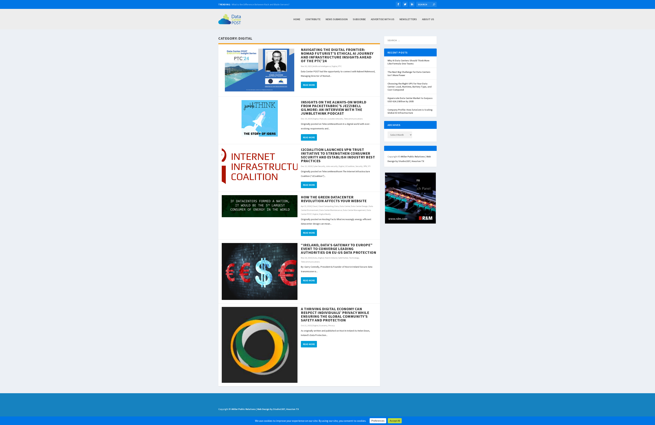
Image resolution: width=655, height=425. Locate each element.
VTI (369, 166)
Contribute (313, 19)
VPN (365, 166)
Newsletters (408, 19)
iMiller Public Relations (413, 156)
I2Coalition (350, 166)
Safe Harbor (343, 258)
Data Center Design (359, 206)
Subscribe (359, 19)
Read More (309, 84)
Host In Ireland (331, 258)
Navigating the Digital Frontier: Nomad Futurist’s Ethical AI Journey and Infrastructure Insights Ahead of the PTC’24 (337, 55)
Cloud (314, 206)
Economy (323, 325)
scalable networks (335, 118)
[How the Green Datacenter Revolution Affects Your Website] (259, 206)
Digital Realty (325, 214)
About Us (428, 19)
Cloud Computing (325, 206)
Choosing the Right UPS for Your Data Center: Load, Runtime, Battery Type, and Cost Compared (410, 86)
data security (332, 166)
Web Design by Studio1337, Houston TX (278, 409)
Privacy (331, 325)
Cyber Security (319, 166)
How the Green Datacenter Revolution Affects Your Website (334, 199)
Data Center (345, 206)
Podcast (322, 118)
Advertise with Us (382, 19)
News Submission (337, 19)
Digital (334, 66)
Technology (354, 258)
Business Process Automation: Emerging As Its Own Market (262, 4)
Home (296, 19)
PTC (340, 66)
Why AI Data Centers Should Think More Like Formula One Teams (408, 62)
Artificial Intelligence (322, 66)
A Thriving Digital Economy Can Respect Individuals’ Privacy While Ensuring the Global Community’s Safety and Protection (335, 314)
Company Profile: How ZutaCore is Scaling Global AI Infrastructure (410, 111)
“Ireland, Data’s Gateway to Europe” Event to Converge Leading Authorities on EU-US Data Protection (338, 248)
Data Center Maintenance (330, 210)
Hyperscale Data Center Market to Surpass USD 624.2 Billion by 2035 (410, 100)
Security (359, 166)
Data (336, 206)
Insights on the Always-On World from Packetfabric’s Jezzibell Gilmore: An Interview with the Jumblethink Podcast (333, 108)
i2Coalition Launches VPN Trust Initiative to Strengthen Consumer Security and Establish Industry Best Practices (338, 155)
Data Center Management (354, 210)
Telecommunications (353, 118)
